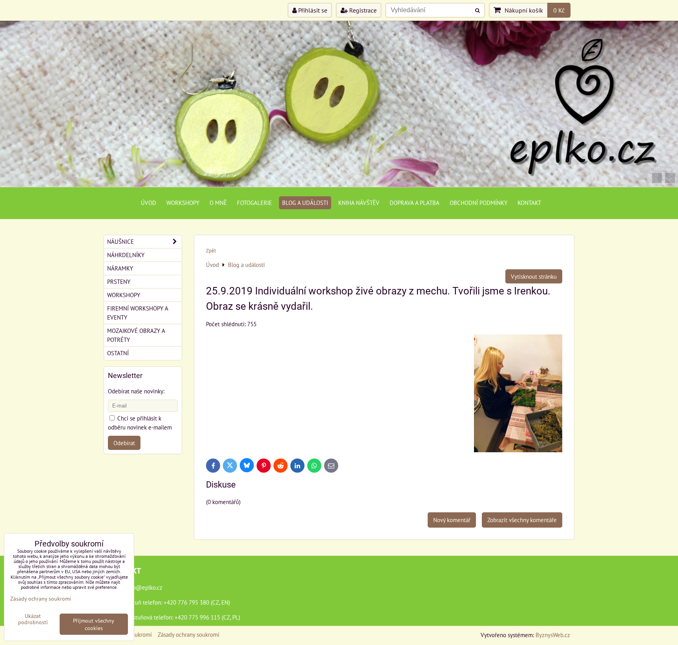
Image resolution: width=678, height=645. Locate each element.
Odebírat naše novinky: (136, 391)
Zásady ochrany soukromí (188, 634)
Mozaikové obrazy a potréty (136, 335)
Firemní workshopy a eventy (137, 312)
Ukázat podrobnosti (33, 619)
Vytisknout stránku (534, 276)
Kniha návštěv (358, 202)
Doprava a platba (414, 202)
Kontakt (529, 202)
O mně (218, 202)
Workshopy (182, 202)
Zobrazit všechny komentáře (522, 520)
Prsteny (118, 281)
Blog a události (305, 202)
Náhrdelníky (125, 255)
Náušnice (120, 241)
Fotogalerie (254, 202)
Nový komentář (451, 520)
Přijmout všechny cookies (93, 624)
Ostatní (118, 353)
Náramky (120, 268)
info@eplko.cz (144, 587)
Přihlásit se (312, 10)
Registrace (362, 10)
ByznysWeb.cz (553, 635)
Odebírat (124, 443)
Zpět (211, 250)
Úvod (148, 202)
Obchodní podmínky (478, 202)
